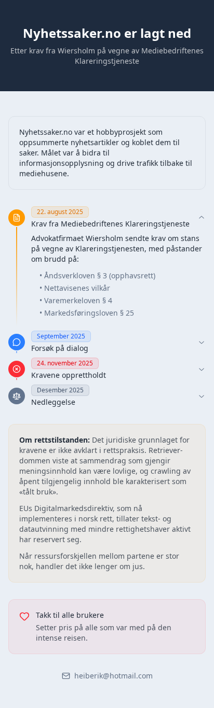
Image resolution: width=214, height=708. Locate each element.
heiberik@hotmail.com (113, 676)
